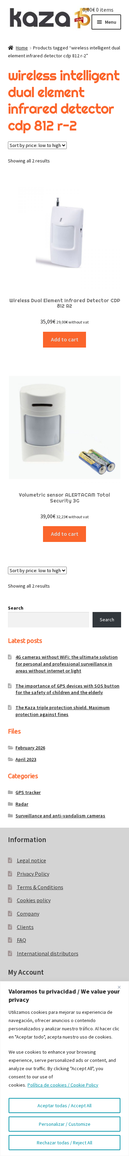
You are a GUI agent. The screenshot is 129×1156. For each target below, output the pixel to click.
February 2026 (30, 748)
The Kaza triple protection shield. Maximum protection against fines (62, 710)
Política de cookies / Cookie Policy (63, 1085)
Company (28, 913)
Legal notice (31, 860)
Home (22, 48)
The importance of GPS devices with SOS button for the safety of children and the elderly (67, 689)
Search (15, 608)
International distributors (47, 953)
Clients (25, 926)
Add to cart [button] (64, 339)
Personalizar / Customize (64, 1124)
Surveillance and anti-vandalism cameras (60, 816)
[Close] (122, 987)
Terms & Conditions (40, 887)
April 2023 (25, 759)
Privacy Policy (33, 873)
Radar (21, 804)
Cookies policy (34, 900)
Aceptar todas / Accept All (64, 1105)
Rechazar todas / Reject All (64, 1143)
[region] (64, 1068)
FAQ (21, 940)
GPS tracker (28, 792)
